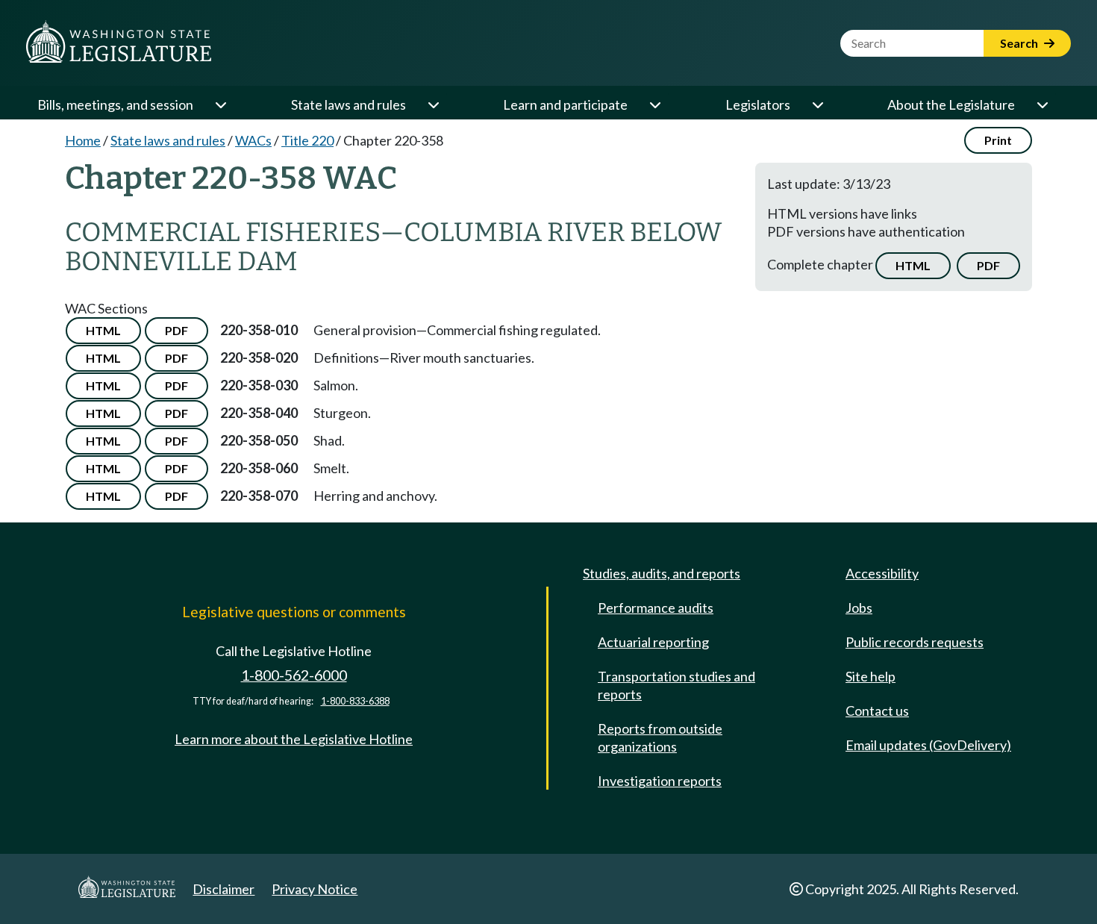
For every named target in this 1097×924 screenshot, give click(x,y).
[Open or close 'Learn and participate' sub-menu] (654, 104)
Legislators (757, 104)
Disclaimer (223, 889)
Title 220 (307, 140)
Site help (871, 676)
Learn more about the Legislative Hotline (294, 739)
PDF (988, 265)
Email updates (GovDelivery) (928, 745)
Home (83, 140)
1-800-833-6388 (355, 701)
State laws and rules (348, 104)
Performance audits (655, 607)
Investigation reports (660, 780)
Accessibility (882, 573)
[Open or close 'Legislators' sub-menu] (817, 104)
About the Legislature (951, 104)
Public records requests (915, 642)
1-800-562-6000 (294, 675)
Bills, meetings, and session (115, 104)
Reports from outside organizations (660, 737)
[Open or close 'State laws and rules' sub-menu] (433, 104)
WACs (253, 140)
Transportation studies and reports (676, 685)
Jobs (859, 607)
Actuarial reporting (653, 642)
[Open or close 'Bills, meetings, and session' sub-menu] (220, 104)
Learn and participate (565, 104)
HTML (913, 265)
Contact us (877, 710)
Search (1020, 43)
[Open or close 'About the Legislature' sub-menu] (1042, 104)
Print (998, 140)
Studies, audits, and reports (661, 573)
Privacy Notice (314, 889)
